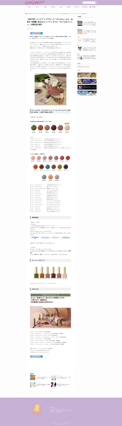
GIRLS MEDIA (58, 410)
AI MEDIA (70, 410)
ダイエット (69, 6)
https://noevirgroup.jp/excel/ (42, 352)
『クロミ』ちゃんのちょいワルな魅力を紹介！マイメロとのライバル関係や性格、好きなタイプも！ (89, 49)
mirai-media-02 (30, 29)
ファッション (76, 6)
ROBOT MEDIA (64, 410)
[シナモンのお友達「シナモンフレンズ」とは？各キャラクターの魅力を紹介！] (80, 33)
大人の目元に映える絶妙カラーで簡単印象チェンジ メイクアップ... (43, 385)
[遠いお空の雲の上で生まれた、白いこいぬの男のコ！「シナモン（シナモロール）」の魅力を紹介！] (80, 42)
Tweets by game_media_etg (83, 66)
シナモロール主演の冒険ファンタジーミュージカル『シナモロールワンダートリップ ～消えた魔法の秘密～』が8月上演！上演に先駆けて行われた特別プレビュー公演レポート (89, 24)
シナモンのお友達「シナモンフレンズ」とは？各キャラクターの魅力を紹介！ (89, 32)
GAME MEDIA (52, 410)
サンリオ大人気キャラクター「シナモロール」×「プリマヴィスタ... (64, 378)
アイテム (45, 6)
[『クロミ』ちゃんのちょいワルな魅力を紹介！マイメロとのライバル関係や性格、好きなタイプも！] (80, 50)
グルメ (61, 6)
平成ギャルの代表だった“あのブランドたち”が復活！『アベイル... (63, 385)
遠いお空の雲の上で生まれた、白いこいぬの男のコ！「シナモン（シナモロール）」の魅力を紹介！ (89, 40)
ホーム (29, 6)
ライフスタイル (85, 6)
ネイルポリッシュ (33, 28)
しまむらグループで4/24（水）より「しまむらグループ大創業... (43, 378)
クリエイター (53, 6)
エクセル (29, 28)
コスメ (37, 6)
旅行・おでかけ (93, 6)
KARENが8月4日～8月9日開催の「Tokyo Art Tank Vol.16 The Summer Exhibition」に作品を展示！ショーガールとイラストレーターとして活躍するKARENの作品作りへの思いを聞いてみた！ (89, 57)
